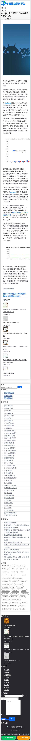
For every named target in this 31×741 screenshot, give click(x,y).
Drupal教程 (8, 460)
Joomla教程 (8, 463)
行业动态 (8, 480)
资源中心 (6, 687)
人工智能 (8, 483)
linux (11, 565)
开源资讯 (6, 685)
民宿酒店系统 (8, 396)
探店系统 (23, 596)
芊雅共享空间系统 (10, 513)
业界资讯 (12, 288)
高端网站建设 (9, 446)
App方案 (8, 408)
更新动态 (8, 473)
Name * (3, 696)
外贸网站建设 (10, 441)
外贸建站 (24, 590)
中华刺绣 (8, 493)
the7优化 (13, 572)
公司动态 (8, 406)
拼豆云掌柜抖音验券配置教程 (13, 535)
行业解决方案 (9, 475)
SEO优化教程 (10, 431)
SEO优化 (4, 569)
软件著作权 (15, 609)
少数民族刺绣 (25, 593)
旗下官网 (6, 682)
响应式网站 (20, 587)
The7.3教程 (4, 572)
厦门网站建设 (5, 587)
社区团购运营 (9, 510)
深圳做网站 (4, 599)
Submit (3, 719)
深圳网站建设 (5, 602)
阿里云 (23, 609)
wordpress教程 (18, 578)
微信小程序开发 (10, 488)
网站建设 (4, 606)
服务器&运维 (9, 465)
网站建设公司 (13, 606)
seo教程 (12, 569)
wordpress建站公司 (6, 578)
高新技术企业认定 (10, 515)
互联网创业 (9, 428)
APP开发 (4, 565)
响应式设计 (9, 423)
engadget (13, 192)
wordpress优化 (20, 575)
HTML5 (7, 411)
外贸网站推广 (15, 593)
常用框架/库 (9, 455)
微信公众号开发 (10, 485)
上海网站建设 (5, 581)
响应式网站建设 (5, 590)
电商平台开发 (9, 458)
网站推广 (22, 606)
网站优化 (24, 602)
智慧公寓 (7, 505)
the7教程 (21, 572)
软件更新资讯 (10, 478)
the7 (18, 569)
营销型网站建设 (5, 609)
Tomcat (4, 575)
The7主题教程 (9, 448)
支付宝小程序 (9, 490)
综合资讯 (8, 418)
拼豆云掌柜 (8, 503)
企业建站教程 (10, 438)
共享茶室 (4, 584)
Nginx (17, 565)
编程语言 (8, 413)
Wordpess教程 (10, 433)
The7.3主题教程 (10, 450)
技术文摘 (8, 470)
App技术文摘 (9, 436)
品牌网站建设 (9, 443)
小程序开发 (7, 675)
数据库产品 (9, 426)
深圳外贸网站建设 (15, 599)
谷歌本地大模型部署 (8, 373)
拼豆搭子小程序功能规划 (11, 550)
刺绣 (11, 584)
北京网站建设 (18, 584)
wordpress (11, 575)
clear (7, 719)
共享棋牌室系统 (9, 393)
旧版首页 (6, 690)
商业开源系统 (9, 495)
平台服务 (6, 670)
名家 (13, 587)
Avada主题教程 (9, 453)
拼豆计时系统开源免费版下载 (11, 322)
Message (3, 714)
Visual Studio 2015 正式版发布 (12, 294)
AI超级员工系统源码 (10, 523)
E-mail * (25, 696)
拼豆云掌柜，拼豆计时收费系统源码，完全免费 (16, 649)
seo (23, 565)
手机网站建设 (14, 596)
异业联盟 (7, 500)
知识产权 (7, 508)
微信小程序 (4, 596)
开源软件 (8, 421)
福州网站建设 (15, 602)
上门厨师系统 (8, 398)
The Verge (8, 103)
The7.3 (24, 569)
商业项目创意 (9, 498)
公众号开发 (7, 677)
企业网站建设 (23, 581)
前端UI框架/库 (10, 468)
